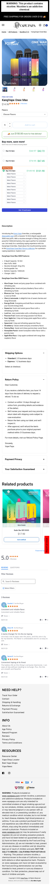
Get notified (21, 540)
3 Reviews (23, 104)
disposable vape (8, 236)
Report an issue (46, 545)
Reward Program (9, 732)
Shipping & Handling (11, 702)
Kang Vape (18, 233)
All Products (12, 32)
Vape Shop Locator (10, 760)
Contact (5, 699)
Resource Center (9, 756)
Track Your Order (9, 695)
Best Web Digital (36, 881)
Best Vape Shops (9, 763)
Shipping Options (14, 353)
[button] (44, 24)
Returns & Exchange (11, 705)
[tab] (4, 567)
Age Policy (7, 729)
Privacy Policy (8, 739)
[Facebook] (3, 773)
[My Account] (40, 25)
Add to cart (30, 125)
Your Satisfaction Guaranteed (20, 469)
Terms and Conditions (12, 743)
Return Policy (12, 379)
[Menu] (5, 25)
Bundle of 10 (24, 32)
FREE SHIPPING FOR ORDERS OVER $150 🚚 (25, 16)
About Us (6, 726)
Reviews (5, 736)
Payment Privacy (13, 459)
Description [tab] (7, 226)
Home (4, 32)
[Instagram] (9, 773)
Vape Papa (24, 878)
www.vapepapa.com (11, 796)
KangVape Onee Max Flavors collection (20, 248)
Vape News (7, 766)
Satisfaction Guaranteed (13, 712)
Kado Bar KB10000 (21, 530)
